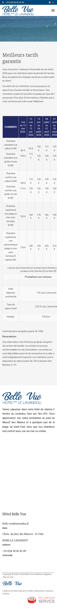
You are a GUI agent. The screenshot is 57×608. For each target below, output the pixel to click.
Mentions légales (43, 574)
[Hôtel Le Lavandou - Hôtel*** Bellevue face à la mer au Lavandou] (18, 10)
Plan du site (8, 577)
